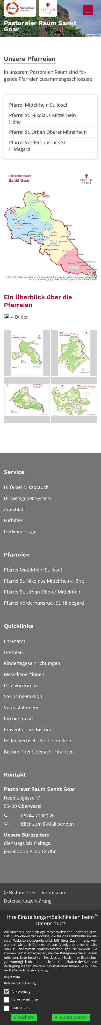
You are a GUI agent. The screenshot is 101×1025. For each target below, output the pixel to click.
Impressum (12, 977)
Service (14, 472)
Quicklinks (18, 626)
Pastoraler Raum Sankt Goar (39, 789)
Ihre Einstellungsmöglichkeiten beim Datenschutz (50, 920)
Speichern (24, 1017)
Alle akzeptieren (71, 1017)
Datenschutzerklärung (28, 970)
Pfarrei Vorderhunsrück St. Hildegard (38, 145)
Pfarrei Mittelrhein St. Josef (38, 105)
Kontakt (15, 774)
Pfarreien (17, 554)
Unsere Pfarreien (30, 58)
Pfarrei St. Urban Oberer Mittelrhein (48, 132)
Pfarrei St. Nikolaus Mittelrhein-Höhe (43, 118)
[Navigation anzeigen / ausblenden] (88, 10)
